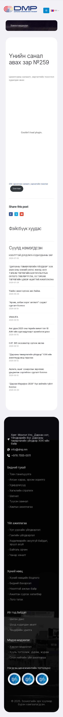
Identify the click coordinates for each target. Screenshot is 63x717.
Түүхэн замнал (19, 501)
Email (22, 214)
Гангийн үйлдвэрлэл (22, 535)
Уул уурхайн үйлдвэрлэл (25, 529)
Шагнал (14, 496)
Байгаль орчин (18, 549)
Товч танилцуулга (20, 474)
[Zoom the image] (21, 7)
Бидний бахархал (20, 583)
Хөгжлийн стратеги (21, 490)
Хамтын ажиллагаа (21, 506)
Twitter (16, 214)
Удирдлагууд (18, 485)
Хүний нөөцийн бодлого (24, 577)
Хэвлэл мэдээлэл (21, 646)
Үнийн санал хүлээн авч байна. (24, 291)
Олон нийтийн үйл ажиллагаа (28, 657)
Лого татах (16, 599)
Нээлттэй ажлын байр (23, 588)
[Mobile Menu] (46, 10)
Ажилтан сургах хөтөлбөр (26, 594)
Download (17, 189)
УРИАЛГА (13, 317)
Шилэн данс (17, 619)
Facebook (11, 214)
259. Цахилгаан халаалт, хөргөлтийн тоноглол (28, 184)
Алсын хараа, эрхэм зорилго (27, 479)
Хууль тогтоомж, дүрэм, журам (29, 652)
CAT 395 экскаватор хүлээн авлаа (26, 343)
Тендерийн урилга (21, 630)
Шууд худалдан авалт (23, 624)
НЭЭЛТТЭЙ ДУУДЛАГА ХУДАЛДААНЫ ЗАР (31, 255)
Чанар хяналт (18, 555)
